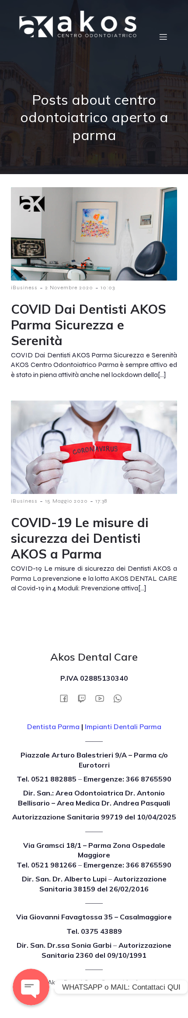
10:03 (108, 287)
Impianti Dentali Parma (123, 726)
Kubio (117, 991)
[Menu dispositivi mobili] (163, 36)
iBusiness (24, 287)
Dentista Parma (53, 726)
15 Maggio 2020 (66, 501)
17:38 (101, 501)
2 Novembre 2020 (69, 287)
